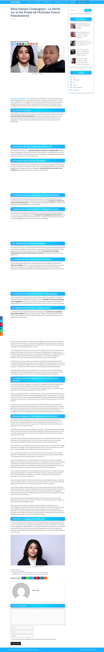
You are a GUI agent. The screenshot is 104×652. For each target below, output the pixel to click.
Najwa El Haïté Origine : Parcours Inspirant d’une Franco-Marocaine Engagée (30, 572)
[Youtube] (31, 44)
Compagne (72, 2)
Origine (75, 85)
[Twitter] (15, 44)
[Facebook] (12, 44)
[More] (37, 44)
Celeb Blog (15, 2)
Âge (66, 2)
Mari (74, 82)
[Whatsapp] (26, 44)
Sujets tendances (82, 2)
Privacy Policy (37, 2)
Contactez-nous (58, 2)
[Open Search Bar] (91, 2)
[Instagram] (28, 44)
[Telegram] (34, 44)
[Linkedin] (17, 44)
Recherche (88, 10)
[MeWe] (23, 44)
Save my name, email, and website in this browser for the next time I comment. (34, 639)
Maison (29, 2)
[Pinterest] (20, 44)
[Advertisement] (38, 30)
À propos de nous (47, 2)
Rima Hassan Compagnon (18, 98)
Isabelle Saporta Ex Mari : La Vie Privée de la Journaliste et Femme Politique (30, 574)
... (33, 591)
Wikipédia (76, 90)
